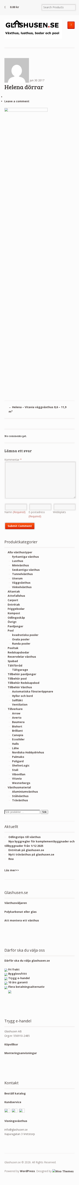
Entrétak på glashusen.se (26, 850)
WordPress (27, 1171)
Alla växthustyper (20, 552)
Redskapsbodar (18, 652)
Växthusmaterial (19, 787)
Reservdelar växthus (22, 656)
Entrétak (14, 604)
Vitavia (17, 778)
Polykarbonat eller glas (20, 912)
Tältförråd (15, 665)
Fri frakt (14, 969)
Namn (15, 512)
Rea (11, 859)
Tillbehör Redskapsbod (23, 683)
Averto (16, 717)
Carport (13, 600)
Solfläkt (17, 700)
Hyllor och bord (22, 696)
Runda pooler (21, 643)
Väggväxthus (21, 582)
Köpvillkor (11, 1044)
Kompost (14, 613)
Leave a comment (16, 101)
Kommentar (13, 459)
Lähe (15, 748)
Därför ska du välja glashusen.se (27, 960)
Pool (11, 630)
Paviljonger (15, 626)
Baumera (18, 722)
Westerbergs (21, 783)
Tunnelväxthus (22, 574)
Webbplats (59, 512)
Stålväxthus (20, 796)
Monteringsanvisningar (20, 1053)
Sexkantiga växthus (26, 570)
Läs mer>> (11, 870)
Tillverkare (15, 709)
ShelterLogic (21, 765)
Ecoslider (18, 739)
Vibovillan (18, 774)
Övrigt (12, 622)
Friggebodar (16, 609)
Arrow (16, 713)
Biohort (17, 726)
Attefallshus (16, 595)
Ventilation (19, 704)
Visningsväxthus (15, 1121)
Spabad (13, 661)
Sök (44, 812)
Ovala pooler (21, 639)
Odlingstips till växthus (24, 837)
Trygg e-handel (19, 978)
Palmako (18, 757)
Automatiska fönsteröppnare (32, 691)
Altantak (14, 591)
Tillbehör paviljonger (22, 674)
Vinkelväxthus (22, 587)
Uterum (17, 578)
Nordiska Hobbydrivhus (28, 752)
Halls (15, 744)
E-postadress (37, 514)
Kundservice (12, 1102)
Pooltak (13, 648)
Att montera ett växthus (21, 920)
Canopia (17, 735)
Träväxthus (20, 800)
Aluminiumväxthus (25, 791)
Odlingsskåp (16, 617)
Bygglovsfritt (17, 973)
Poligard (18, 761)
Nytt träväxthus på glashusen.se (31, 854)
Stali (15, 770)
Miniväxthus (20, 565)
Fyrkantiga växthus (25, 556)
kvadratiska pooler (25, 635)
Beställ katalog (15, 1093)
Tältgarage (20, 670)
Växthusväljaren (15, 903)
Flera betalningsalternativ (26, 987)
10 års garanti (18, 982)
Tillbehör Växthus (20, 687)
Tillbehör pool (17, 678)
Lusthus (17, 561)
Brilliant (17, 730)
